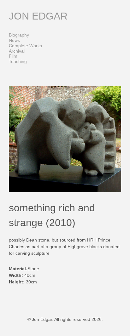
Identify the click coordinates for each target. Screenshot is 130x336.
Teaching (18, 61)
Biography (19, 34)
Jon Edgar (38, 16)
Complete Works (25, 45)
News (14, 40)
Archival (17, 51)
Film (13, 56)
